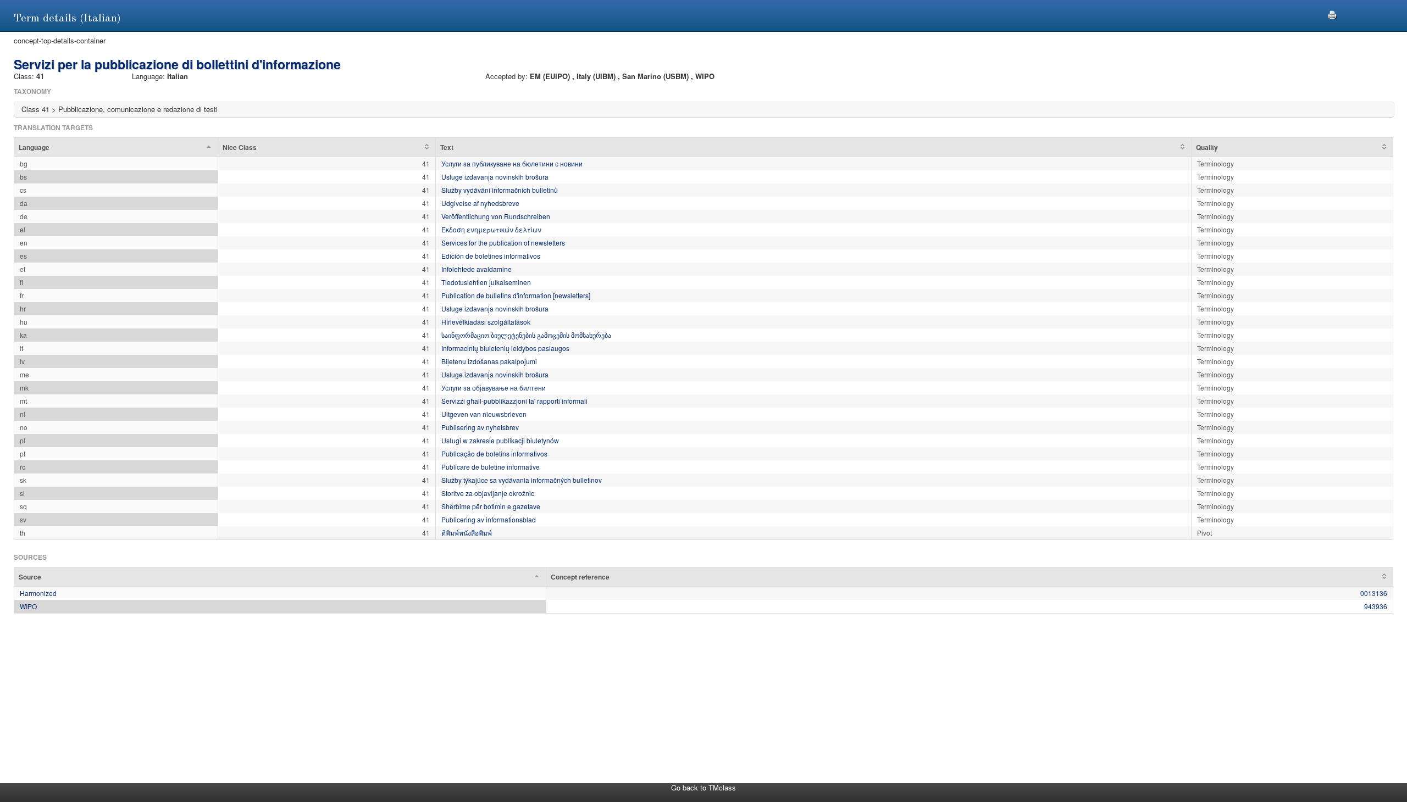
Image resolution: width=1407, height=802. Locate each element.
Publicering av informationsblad (488, 519)
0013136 (1373, 593)
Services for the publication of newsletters (503, 242)
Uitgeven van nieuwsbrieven (484, 414)
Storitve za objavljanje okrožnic (487, 493)
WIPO (28, 606)
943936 (1375, 606)
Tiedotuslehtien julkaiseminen (486, 282)
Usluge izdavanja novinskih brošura (495, 176)
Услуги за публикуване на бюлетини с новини (512, 163)
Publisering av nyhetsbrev (480, 427)
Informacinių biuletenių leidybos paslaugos (505, 348)
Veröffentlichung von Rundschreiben (495, 216)
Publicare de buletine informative (490, 466)
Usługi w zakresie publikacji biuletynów (500, 440)
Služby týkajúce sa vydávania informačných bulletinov (521, 479)
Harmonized (38, 593)
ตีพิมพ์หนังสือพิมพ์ (466, 532)
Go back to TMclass (703, 787)
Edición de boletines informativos (490, 255)
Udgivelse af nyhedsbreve (480, 203)
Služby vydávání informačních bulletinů (499, 189)
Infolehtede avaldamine (476, 269)
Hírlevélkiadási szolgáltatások (485, 321)
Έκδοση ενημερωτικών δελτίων (491, 229)
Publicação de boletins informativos (494, 453)
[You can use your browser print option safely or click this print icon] (1332, 13)
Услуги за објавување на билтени (493, 387)
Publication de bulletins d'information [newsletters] (515, 295)
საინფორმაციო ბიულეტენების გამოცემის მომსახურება (526, 334)
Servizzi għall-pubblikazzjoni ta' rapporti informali (514, 400)
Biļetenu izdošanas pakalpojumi (489, 361)
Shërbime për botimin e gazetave (490, 506)
